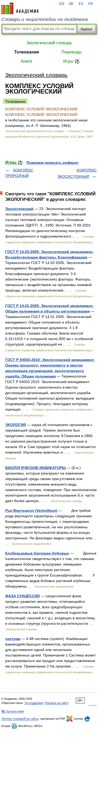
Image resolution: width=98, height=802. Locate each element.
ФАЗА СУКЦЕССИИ (22, 596)
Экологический (19, 209)
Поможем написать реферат (52, 162)
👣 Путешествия (12, 711)
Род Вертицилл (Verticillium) (31, 510)
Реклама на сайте (56, 702)
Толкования (26, 52)
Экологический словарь (49, 43)
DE (71, 4)
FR (90, 4)
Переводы (71, 52)
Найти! (86, 29)
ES (81, 4)
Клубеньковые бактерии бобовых (37, 553)
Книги (26, 61)
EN (61, 4)
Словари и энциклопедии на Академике (44, 19)
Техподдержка (33, 702)
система (12, 639)
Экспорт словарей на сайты (19, 718)
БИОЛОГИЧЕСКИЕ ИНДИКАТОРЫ (35, 468)
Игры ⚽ (71, 61)
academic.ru (20, 8)
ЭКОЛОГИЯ (15, 425)
